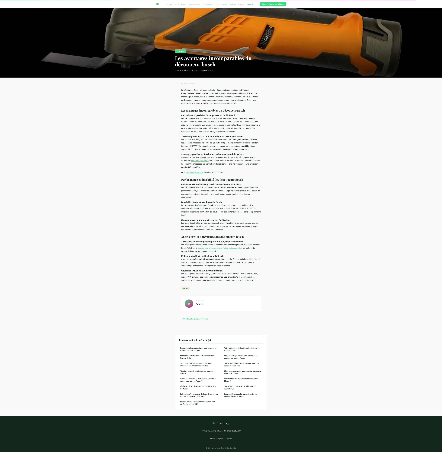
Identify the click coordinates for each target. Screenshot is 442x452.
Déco (183, 4)
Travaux (250, 4)
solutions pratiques (200, 160)
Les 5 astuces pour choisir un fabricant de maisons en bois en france (240, 356)
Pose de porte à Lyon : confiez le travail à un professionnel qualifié (197, 402)
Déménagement (194, 4)
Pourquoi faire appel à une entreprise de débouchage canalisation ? (240, 395)
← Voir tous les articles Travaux (194, 319)
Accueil (169, 4)
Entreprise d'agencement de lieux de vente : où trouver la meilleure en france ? (199, 395)
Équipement (207, 4)
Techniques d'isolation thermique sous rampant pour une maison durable (195, 364)
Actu (177, 4)
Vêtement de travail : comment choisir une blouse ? (241, 379)
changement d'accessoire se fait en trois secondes (220, 248)
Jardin (224, 4)
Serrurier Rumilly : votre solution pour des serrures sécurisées (241, 364)
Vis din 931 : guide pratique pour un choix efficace (196, 372)
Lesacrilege (223, 423)
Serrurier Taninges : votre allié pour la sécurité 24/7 (240, 387)
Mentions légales (216, 439)
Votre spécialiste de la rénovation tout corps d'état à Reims (241, 349)
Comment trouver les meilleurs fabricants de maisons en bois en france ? (198, 379)
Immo (217, 4)
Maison (233, 4)
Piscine (241, 4)
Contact (229, 439)
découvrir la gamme (194, 172)
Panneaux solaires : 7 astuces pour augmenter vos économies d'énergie (198, 349)
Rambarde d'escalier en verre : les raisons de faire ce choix (198, 356)
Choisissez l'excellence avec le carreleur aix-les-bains (198, 387)
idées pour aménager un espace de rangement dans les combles (242, 372)
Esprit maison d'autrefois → (273, 4)
